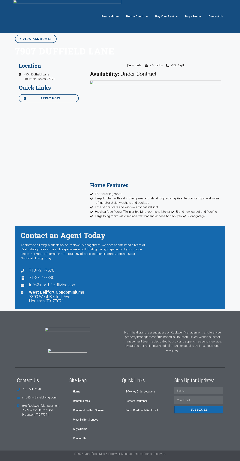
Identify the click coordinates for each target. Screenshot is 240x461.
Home (76, 391)
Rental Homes (81, 400)
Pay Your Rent (164, 16)
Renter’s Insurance (137, 400)
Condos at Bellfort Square (88, 410)
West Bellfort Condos (85, 419)
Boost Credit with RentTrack (142, 410)
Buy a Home (193, 16)
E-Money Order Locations (140, 391)
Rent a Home (110, 16)
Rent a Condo (135, 16)
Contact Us (215, 16)
